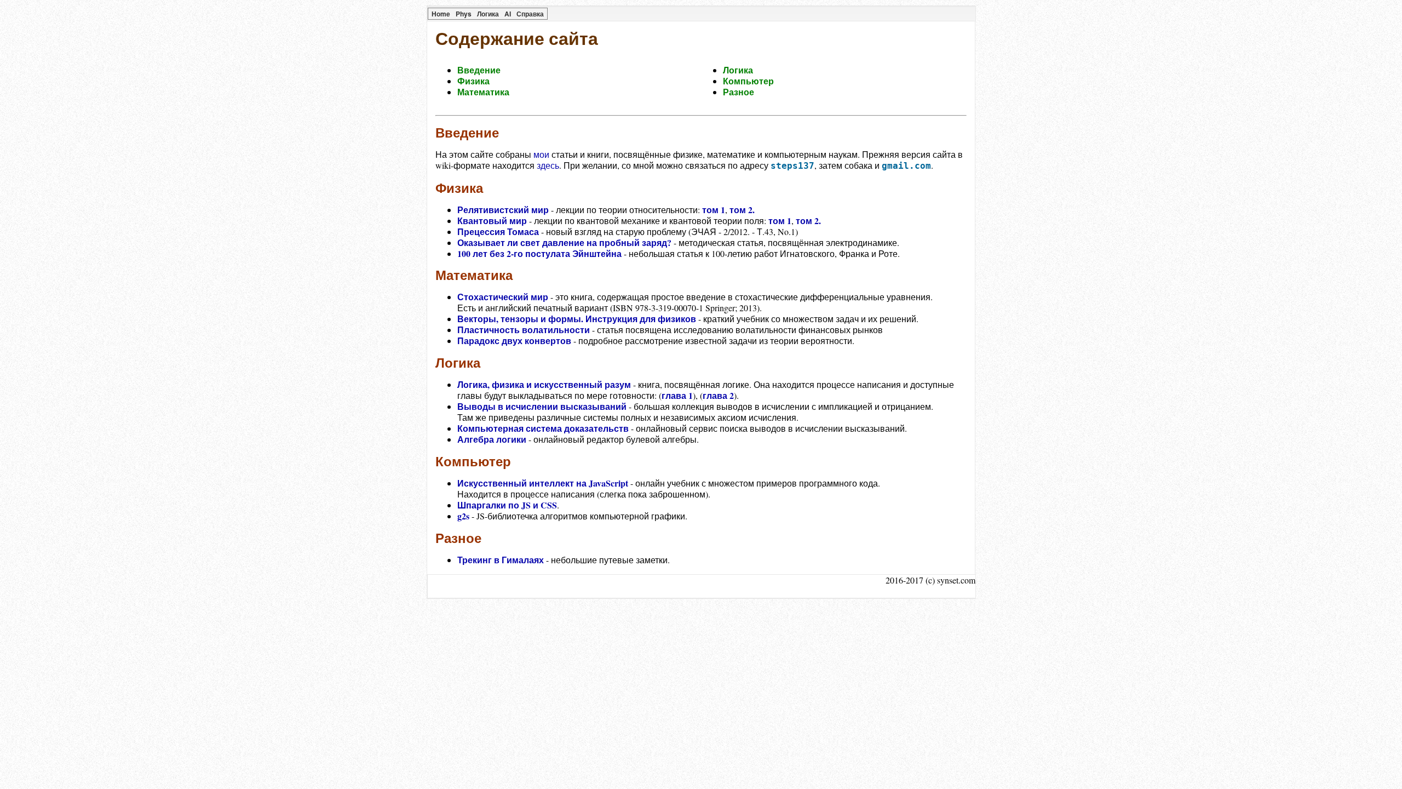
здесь (548, 165)
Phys (464, 14)
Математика (483, 91)
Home (441, 14)
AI (507, 14)
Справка (530, 14)
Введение (479, 70)
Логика (488, 14)
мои (541, 154)
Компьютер (748, 81)
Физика (473, 81)
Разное (738, 91)
